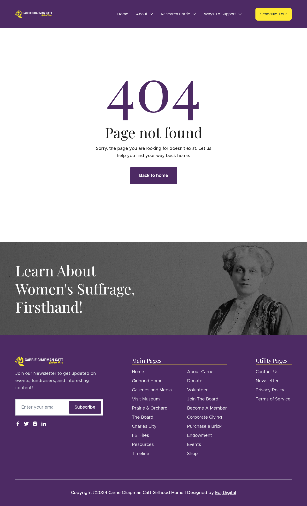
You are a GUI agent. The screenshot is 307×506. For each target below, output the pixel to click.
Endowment (199, 435)
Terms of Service (273, 399)
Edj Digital (225, 493)
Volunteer (197, 390)
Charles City (144, 426)
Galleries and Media (152, 390)
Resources (143, 445)
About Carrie (200, 372)
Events (194, 445)
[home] (33, 14)
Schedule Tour (273, 14)
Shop (192, 454)
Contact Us (267, 372)
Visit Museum (146, 399)
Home (122, 14)
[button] (144, 14)
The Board (142, 417)
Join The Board (202, 399)
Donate (194, 381)
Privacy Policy (270, 390)
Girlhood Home (147, 381)
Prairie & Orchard (149, 408)
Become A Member (207, 408)
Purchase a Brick (204, 426)
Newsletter (267, 381)
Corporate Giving (204, 417)
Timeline (140, 454)
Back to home (153, 176)
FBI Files (140, 435)
